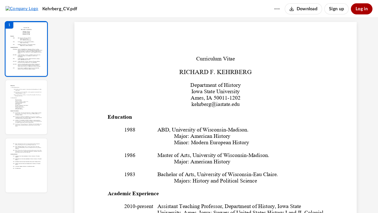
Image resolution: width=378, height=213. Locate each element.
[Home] (22, 8)
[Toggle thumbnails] (164, 199)
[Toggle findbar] (174, 199)
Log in (362, 9)
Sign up (336, 9)
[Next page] (204, 199)
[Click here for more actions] (277, 8)
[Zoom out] (216, 199)
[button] (26, 49)
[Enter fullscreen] (266, 199)
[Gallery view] (256, 199)
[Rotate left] (246, 199)
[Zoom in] (235, 199)
